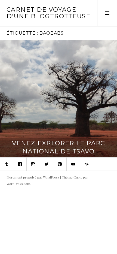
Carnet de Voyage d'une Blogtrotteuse (48, 13)
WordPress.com (18, 184)
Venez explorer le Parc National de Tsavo (58, 147)
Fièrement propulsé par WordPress (33, 177)
